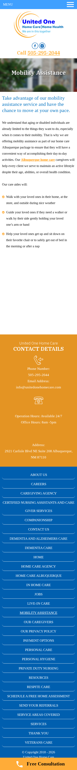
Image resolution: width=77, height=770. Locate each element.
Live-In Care (38, 603)
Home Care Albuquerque (39, 576)
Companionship (38, 520)
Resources (38, 678)
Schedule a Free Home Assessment (38, 696)
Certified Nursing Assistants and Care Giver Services (38, 507)
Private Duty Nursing (38, 668)
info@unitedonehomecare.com (38, 387)
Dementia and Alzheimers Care (38, 539)
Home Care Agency (38, 566)
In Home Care (38, 585)
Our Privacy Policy (38, 631)
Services (38, 724)
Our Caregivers (38, 622)
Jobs (38, 594)
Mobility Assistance (38, 613)
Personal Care (38, 650)
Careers (38, 484)
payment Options (38, 641)
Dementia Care (38, 548)
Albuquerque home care (38, 159)
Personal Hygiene (38, 659)
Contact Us (38, 529)
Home (38, 557)
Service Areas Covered (38, 715)
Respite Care (38, 687)
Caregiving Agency (39, 493)
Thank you (38, 733)
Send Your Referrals (38, 705)
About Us (38, 475)
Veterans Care (38, 742)
